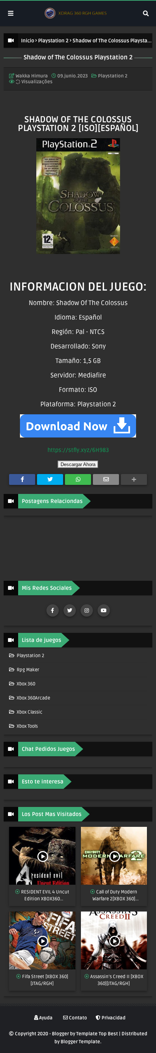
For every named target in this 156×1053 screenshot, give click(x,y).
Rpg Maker (27, 670)
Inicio (27, 41)
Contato (77, 1018)
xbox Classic (29, 712)
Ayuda (45, 1018)
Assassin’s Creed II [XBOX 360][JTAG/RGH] (116, 980)
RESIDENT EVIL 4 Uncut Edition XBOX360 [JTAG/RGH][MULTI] (45, 896)
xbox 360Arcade (33, 698)
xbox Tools (27, 726)
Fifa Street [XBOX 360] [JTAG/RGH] (45, 980)
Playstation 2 (53, 41)
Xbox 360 (25, 684)
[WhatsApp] (78, 479)
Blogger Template (80, 1042)
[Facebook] (22, 479)
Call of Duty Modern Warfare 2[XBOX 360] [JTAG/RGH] (115, 896)
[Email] (106, 479)
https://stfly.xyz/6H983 (78, 450)
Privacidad (113, 1018)
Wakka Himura (32, 76)
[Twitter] (50, 479)
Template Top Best (97, 1034)
